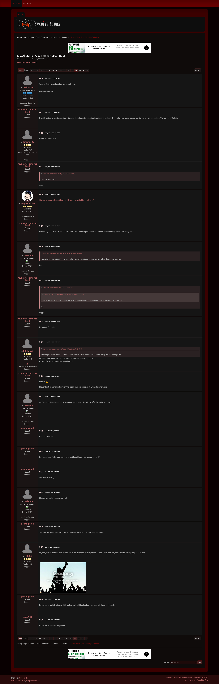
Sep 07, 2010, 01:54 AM (52, 342)
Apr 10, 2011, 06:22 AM (52, 599)
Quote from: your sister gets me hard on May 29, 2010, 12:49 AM (62, 253)
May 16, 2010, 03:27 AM (52, 194)
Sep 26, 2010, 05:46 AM (52, 376)
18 (61, 70)
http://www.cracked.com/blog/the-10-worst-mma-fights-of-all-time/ (66, 200)
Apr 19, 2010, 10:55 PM (52, 112)
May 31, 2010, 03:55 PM (52, 246)
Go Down (20, 70)
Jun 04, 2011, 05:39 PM (52, 620)
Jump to (167, 662)
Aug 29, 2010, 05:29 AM (52, 321)
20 (68, 70)
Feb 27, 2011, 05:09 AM (52, 472)
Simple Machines (33, 681)
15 (49, 70)
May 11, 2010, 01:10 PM (52, 133)
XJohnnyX (28, 351)
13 (41, 70)
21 (72, 70)
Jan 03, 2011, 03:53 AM (52, 431)
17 (57, 70)
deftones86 (28, 142)
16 (53, 70)
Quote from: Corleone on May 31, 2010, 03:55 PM (57, 287)
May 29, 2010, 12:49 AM (52, 226)
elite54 (28, 556)
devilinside (28, 87)
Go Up (20, 638)
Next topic (33, 62)
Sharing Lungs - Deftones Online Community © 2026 (187, 677)
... (37, 70)
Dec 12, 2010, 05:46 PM (52, 396)
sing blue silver (28, 203)
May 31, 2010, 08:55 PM (52, 281)
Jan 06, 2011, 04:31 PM (52, 451)
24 (84, 70)
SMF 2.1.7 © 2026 (18, 681)
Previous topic (22, 62)
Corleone (28, 255)
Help (185, 680)
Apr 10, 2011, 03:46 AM (52, 547)
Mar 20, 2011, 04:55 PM (52, 526)
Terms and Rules (195, 680)
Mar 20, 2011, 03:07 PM (52, 492)
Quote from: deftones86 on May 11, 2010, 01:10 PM (58, 174)
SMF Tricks (23, 678)
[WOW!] (27, 364)
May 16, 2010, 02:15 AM (52, 167)
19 (64, 70)
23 (80, 70)
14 (45, 70)
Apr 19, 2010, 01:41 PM (52, 78)
